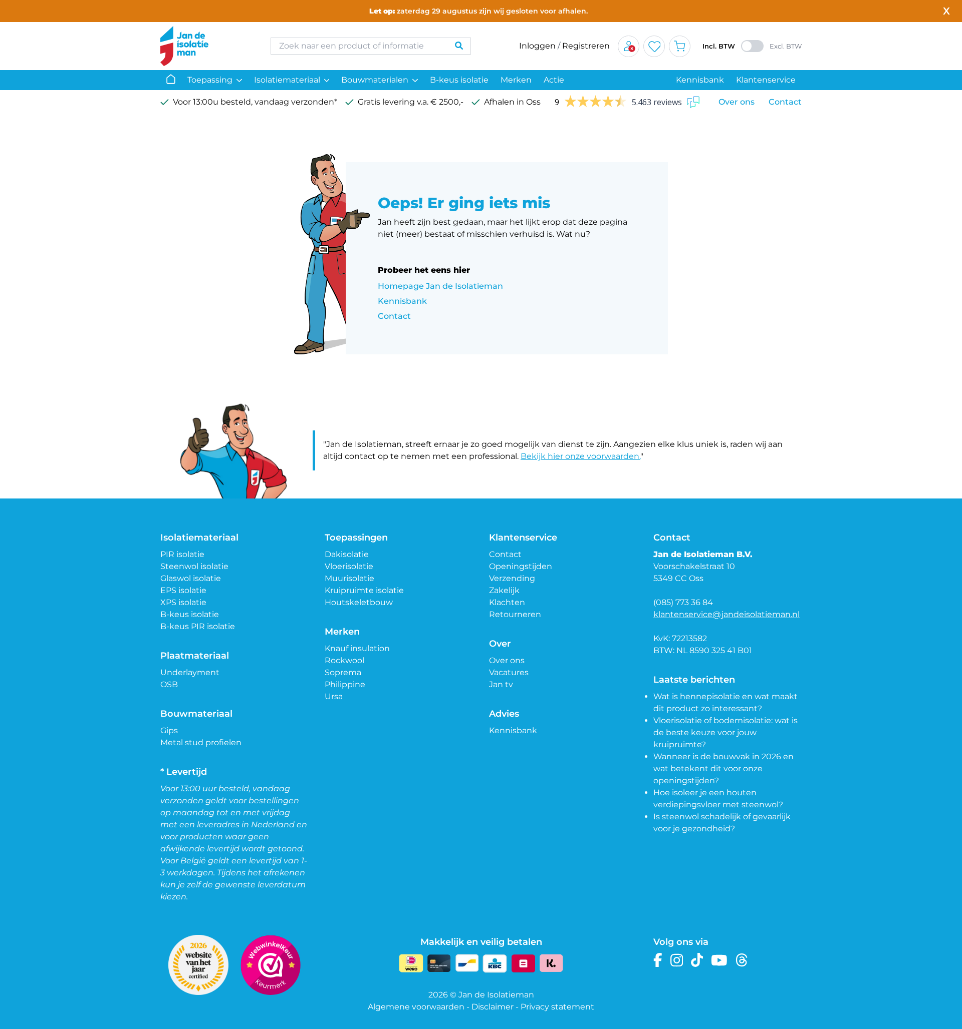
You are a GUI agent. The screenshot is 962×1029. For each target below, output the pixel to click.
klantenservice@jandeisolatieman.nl (726, 614)
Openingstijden (520, 566)
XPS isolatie (183, 602)
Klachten (507, 602)
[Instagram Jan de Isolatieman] (676, 960)
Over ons (736, 102)
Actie (554, 80)
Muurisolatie (349, 578)
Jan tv (501, 684)
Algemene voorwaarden (416, 1006)
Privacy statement (557, 1006)
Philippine (345, 684)
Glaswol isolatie (190, 578)
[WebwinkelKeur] (271, 965)
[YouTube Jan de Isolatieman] (719, 960)
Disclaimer (492, 1006)
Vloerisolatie (349, 566)
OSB (169, 684)
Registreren (586, 46)
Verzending (512, 578)
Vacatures (509, 672)
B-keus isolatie (459, 80)
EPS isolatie (183, 590)
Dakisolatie (347, 554)
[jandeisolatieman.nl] (205, 46)
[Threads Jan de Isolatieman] (742, 960)
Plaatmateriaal (194, 655)
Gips (169, 730)
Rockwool (344, 660)
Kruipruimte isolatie (364, 590)
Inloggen (537, 46)
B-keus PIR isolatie (197, 626)
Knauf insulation (357, 648)
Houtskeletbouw (359, 602)
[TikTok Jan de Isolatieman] (697, 960)
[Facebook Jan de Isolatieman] (657, 960)
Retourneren (515, 614)
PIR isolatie (182, 554)
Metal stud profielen (201, 742)
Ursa (334, 696)
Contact (785, 102)
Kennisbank (700, 80)
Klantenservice (766, 80)
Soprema (343, 672)
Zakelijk (504, 590)
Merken (516, 80)
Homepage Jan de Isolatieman (440, 286)
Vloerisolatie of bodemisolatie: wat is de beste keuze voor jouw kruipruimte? (725, 732)
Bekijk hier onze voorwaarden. (580, 456)
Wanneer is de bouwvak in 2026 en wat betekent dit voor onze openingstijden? (723, 768)
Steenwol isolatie (194, 566)
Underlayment (189, 672)
